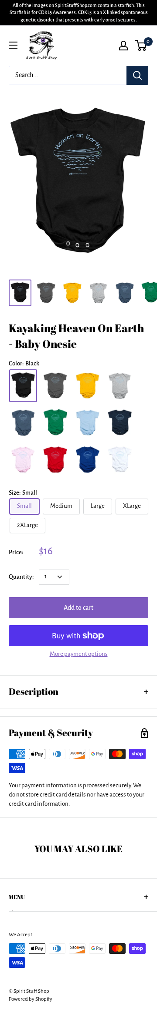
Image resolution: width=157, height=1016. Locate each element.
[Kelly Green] (55, 423)
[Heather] (120, 385)
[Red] (55, 460)
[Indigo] (23, 423)
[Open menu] (13, 45)
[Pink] (23, 460)
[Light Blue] (88, 423)
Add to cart (78, 607)
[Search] (137, 75)
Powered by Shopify (30, 999)
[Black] (23, 385)
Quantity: (21, 576)
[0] (141, 45)
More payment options (79, 654)
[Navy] (120, 423)
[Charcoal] (55, 385)
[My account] (123, 45)
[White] (120, 460)
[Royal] (88, 460)
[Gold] (88, 385)
